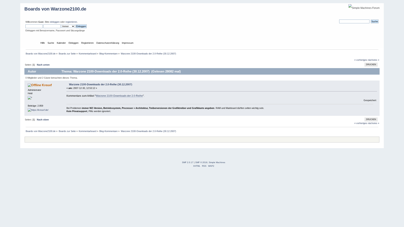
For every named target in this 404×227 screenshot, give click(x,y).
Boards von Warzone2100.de (55, 9)
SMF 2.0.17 (187, 162)
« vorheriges (360, 60)
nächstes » (373, 60)
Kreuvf (47, 85)
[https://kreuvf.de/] (38, 110)
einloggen (55, 22)
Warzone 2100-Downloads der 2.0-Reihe (119, 95)
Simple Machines (217, 162)
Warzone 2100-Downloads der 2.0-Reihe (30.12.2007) (100, 84)
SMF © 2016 (201, 162)
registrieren (71, 22)
